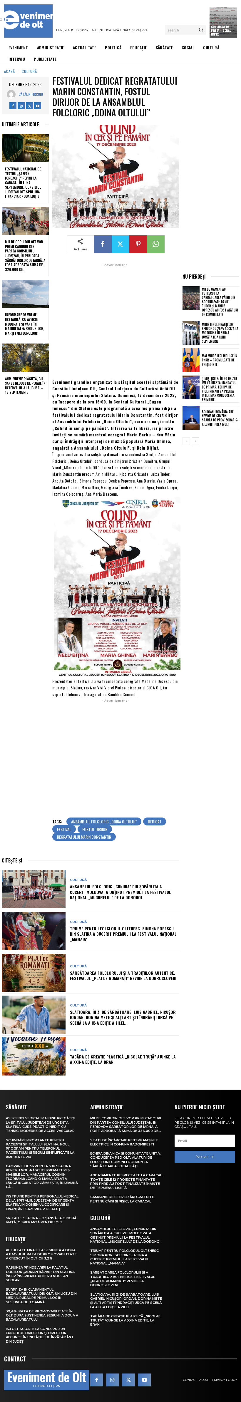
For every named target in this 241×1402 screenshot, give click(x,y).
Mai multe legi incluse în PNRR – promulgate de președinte (219, 360)
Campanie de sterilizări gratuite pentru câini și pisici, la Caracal (122, 1199)
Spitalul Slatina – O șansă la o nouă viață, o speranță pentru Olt (41, 1220)
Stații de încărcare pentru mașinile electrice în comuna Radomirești (124, 1142)
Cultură (29, 71)
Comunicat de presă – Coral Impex (221, 30)
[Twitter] (29, 105)
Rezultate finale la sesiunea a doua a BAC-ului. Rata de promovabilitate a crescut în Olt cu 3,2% (41, 1254)
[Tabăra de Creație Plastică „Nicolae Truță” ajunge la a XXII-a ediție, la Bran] (34, 1056)
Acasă (9, 71)
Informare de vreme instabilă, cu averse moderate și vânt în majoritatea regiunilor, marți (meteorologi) (24, 323)
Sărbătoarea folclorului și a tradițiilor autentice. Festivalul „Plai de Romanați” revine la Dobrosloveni (123, 975)
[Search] (201, 30)
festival (64, 829)
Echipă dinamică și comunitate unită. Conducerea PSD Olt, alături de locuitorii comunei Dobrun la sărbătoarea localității (125, 1159)
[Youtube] (37, 105)
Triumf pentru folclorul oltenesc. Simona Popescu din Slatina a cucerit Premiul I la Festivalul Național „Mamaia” (123, 933)
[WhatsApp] (156, 244)
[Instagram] (21, 105)
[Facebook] (12, 105)
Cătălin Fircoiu (31, 94)
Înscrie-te (205, 1157)
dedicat (154, 821)
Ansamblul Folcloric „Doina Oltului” (104, 821)
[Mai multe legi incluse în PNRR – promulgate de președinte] (191, 360)
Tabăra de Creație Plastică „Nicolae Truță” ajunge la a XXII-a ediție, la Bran (123, 1059)
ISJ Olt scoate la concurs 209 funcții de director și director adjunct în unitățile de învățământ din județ (40, 1335)
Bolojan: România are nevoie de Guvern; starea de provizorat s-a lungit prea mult (220, 418)
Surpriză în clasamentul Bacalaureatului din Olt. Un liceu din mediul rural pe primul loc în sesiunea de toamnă (41, 1295)
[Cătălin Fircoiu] (13, 94)
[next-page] (195, 441)
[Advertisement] (115, 320)
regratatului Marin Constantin (84, 837)
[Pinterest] (138, 244)
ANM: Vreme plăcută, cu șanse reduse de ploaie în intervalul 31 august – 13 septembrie (25, 385)
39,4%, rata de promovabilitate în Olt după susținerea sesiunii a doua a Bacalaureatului (42, 1315)
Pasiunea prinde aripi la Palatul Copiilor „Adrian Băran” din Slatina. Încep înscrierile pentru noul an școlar (41, 1273)
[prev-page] (186, 441)
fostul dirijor (94, 829)
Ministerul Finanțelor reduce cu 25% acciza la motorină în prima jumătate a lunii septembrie (220, 333)
